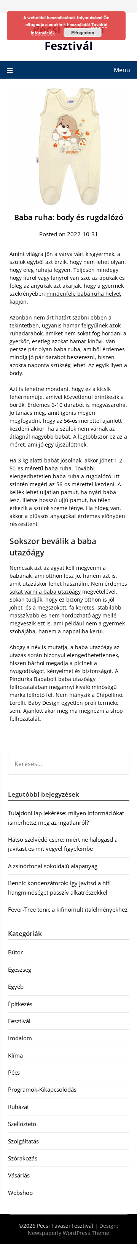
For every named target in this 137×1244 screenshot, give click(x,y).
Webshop (20, 1192)
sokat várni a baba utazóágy (45, 591)
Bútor (15, 952)
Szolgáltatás (23, 1141)
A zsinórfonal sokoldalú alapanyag (52, 866)
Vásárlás (19, 1175)
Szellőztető (22, 1124)
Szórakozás (22, 1158)
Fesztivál (19, 1021)
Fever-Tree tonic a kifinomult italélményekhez (67, 909)
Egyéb (16, 986)
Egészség (19, 969)
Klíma (15, 1055)
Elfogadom (82, 32)
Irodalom (20, 1038)
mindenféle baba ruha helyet (83, 293)
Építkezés (20, 1004)
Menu (122, 70)
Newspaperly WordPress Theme (68, 1232)
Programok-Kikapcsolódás (42, 1089)
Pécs (14, 1072)
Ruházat (18, 1107)
